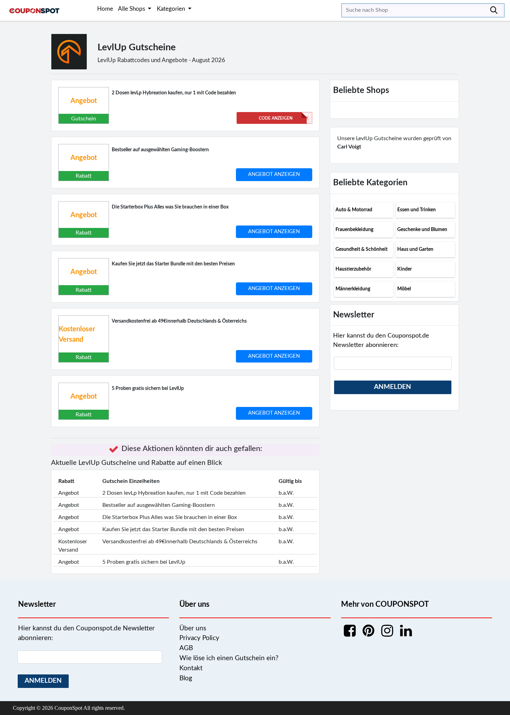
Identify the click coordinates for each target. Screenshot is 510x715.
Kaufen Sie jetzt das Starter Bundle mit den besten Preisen (173, 264)
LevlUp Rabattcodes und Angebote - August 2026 (161, 60)
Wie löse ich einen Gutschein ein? (229, 658)
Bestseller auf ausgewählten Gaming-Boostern (160, 149)
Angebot (83, 100)
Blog (185, 678)
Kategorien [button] (171, 9)
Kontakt (191, 668)
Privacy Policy (199, 638)
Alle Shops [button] (132, 9)
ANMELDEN (392, 387)
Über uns (192, 628)
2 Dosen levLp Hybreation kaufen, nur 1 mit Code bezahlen (174, 93)
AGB (186, 648)
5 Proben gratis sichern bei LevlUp (148, 388)
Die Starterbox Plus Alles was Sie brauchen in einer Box (170, 207)
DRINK (283, 118)
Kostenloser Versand (77, 334)
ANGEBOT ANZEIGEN (274, 174)
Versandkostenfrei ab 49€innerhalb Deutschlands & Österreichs (179, 321)
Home (105, 9)
